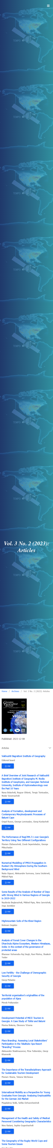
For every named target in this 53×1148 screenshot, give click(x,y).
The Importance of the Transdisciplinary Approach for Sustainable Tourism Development (26, 1071)
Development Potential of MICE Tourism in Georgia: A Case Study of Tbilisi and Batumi (23, 1019)
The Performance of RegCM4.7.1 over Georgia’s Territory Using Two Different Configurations (25, 838)
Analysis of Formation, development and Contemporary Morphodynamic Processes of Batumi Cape (23, 814)
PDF (8, 766)
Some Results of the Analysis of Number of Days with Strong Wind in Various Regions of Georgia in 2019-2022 (26, 895)
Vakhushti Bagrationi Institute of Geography (23, 756)
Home (4, 691)
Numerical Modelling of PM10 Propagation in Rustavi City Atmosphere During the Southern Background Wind (24, 866)
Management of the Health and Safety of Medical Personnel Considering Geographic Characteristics (26, 1120)
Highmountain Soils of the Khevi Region (21, 920)
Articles (5, 747)
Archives (15, 691)
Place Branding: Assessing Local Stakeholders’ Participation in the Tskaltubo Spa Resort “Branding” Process (24, 1043)
